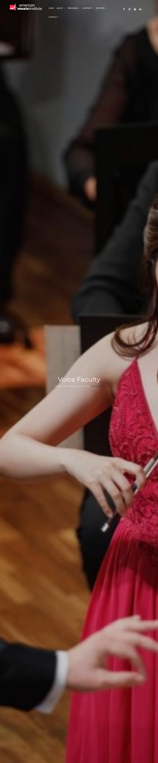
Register (100, 8)
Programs (73, 8)
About (60, 8)
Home (51, 8)
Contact (53, 17)
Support (87, 8)
